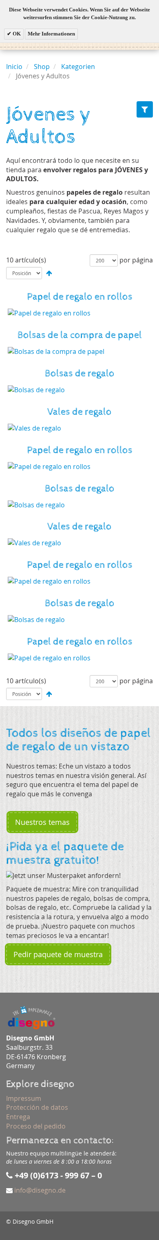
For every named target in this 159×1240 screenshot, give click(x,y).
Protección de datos (37, 1107)
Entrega (18, 1116)
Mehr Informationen (51, 34)
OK (16, 34)
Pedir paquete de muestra (58, 954)
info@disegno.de (40, 1190)
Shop (42, 66)
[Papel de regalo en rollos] (79, 313)
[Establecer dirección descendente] (49, 273)
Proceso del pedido (36, 1126)
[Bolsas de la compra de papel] (79, 351)
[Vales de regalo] (79, 428)
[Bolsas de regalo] (79, 390)
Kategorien (78, 66)
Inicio (14, 66)
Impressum (23, 1098)
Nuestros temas (42, 822)
